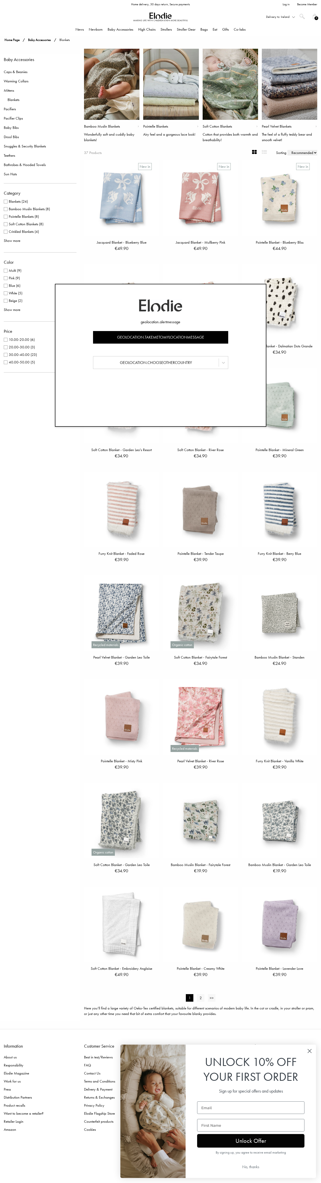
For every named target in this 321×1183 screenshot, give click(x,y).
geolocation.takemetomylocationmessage (160, 337)
